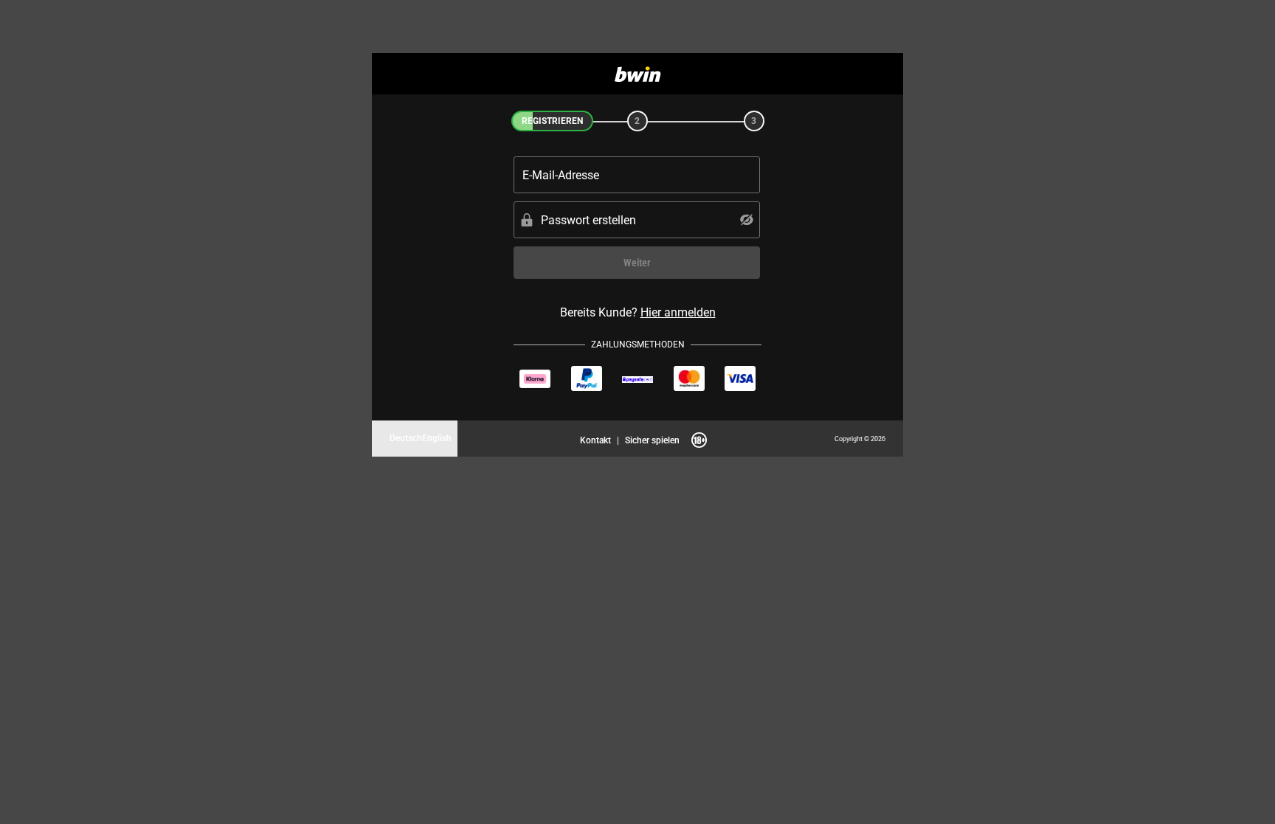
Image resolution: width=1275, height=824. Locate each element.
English (437, 437)
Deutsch (406, 437)
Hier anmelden (678, 312)
